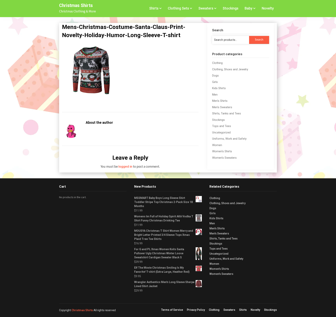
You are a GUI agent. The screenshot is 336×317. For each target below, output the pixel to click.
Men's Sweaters (222, 107)
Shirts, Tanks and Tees (226, 113)
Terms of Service (172, 309)
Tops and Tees (221, 126)
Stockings (230, 8)
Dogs (215, 75)
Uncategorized (221, 132)
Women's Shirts (222, 151)
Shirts (153, 8)
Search (259, 39)
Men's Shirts (220, 101)
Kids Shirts (219, 88)
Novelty (268, 8)
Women (217, 145)
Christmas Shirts (76, 5)
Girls (215, 82)
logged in (125, 166)
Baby (248, 8)
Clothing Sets (178, 8)
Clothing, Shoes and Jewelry (230, 69)
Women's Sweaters (224, 157)
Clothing (217, 63)
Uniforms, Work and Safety (229, 138)
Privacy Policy (196, 309)
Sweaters (205, 8)
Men (215, 94)
